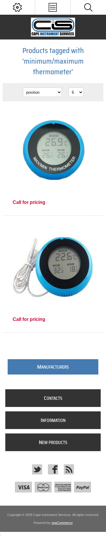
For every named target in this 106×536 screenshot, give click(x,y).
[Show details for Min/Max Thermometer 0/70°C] (53, 150)
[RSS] (69, 469)
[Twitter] (37, 469)
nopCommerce (62, 523)
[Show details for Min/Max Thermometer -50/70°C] (53, 267)
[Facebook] (53, 469)
